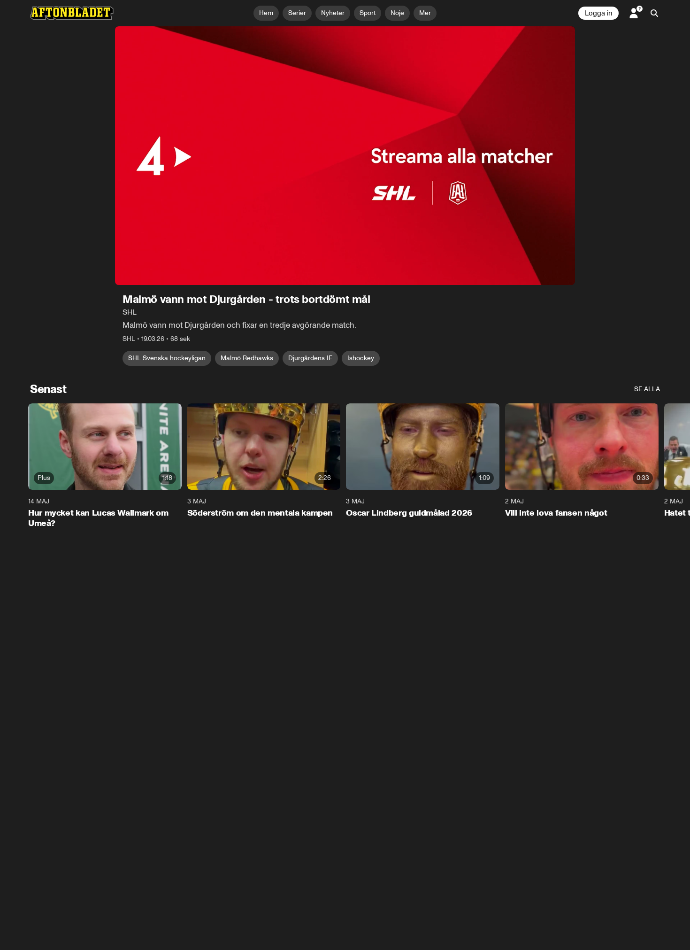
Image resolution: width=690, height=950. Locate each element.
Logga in (598, 13)
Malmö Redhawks (247, 358)
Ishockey (360, 358)
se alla (647, 389)
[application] (345, 155)
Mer (425, 13)
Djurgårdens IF (310, 358)
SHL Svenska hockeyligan (167, 358)
